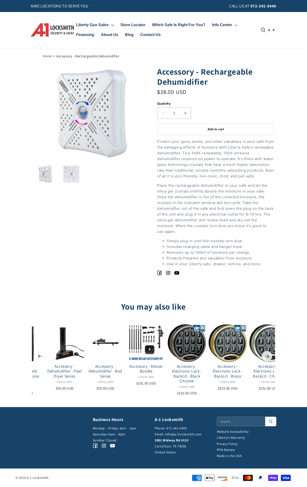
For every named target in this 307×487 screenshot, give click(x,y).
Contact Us (150, 35)
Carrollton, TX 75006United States (171, 446)
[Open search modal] (263, 30)
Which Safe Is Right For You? (178, 25)
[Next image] (131, 113)
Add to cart (215, 129)
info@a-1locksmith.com (183, 434)
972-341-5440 (263, 6)
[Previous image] (52, 113)
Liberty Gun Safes (92, 25)
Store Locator (132, 25)
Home (47, 56)
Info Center (222, 25)
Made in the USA (229, 456)
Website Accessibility (233, 431)
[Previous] (40, 356)
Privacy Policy (227, 444)
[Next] (267, 356)
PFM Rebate (226, 450)
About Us (109, 35)
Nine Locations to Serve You (59, 6)
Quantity (164, 103)
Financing (85, 35)
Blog (129, 35)
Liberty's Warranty (231, 437)
